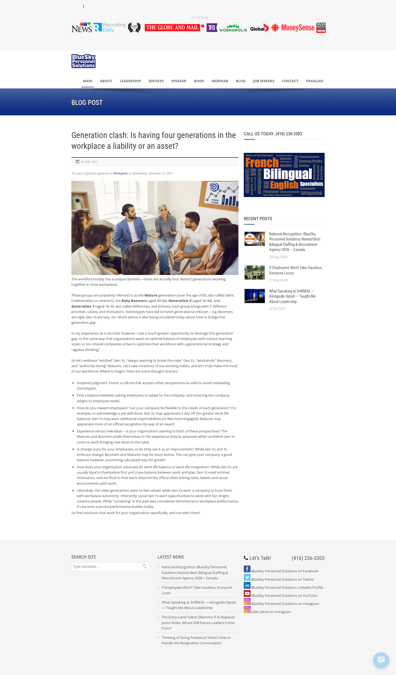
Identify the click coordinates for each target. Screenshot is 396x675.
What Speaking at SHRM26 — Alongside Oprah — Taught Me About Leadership (292, 296)
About (106, 80)
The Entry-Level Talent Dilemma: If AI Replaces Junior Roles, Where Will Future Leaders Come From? (198, 622)
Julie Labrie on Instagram (271, 611)
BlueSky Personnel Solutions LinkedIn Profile (287, 587)
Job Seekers (263, 80)
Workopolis (120, 173)
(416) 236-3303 (308, 558)
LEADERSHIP (130, 80)
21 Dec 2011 (89, 162)
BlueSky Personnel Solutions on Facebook (284, 571)
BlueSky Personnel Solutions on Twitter (282, 579)
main (87, 80)
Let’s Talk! (260, 558)
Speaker (178, 80)
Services (156, 80)
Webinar (220, 80)
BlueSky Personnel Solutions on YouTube (284, 595)
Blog (240, 80)
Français (314, 80)
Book (199, 80)
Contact (290, 80)
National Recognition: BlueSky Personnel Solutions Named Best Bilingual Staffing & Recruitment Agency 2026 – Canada (294, 242)
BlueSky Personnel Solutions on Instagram (285, 603)
